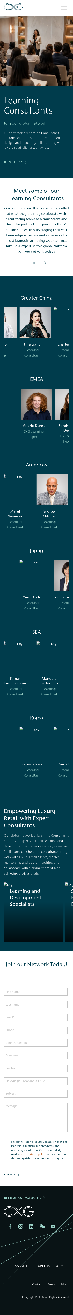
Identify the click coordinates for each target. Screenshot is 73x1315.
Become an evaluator (23, 1198)
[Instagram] (21, 1227)
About (62, 1266)
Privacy (65, 1284)
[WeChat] (43, 1227)
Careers (42, 1266)
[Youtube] (54, 1227)
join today (13, 162)
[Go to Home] (13, 6)
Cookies (37, 1284)
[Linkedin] (32, 1227)
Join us (36, 263)
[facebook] (11, 1227)
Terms (51, 1284)
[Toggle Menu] (64, 8)
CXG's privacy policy (33, 1154)
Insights (22, 1266)
